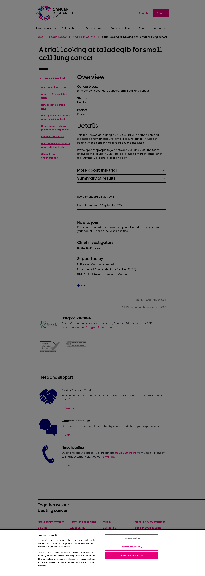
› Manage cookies (131, 538)
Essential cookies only (131, 547)
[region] (102, 552)
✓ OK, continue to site (132, 556)
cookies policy (72, 559)
